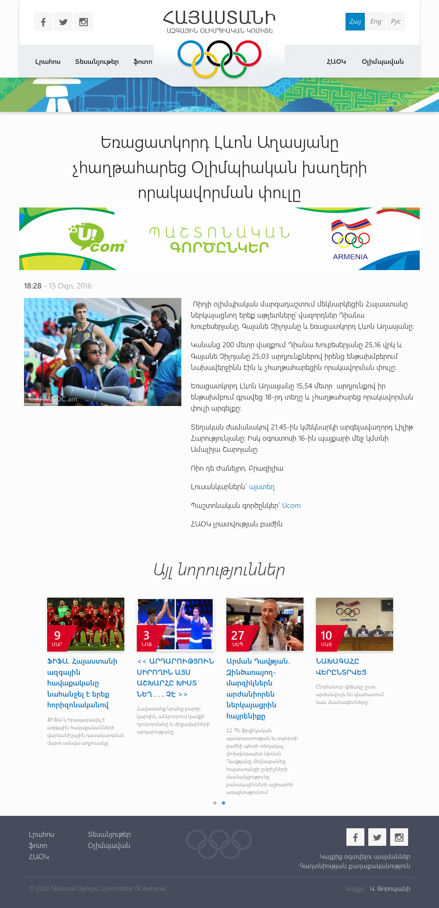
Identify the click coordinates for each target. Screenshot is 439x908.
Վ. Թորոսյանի (389, 888)
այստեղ (262, 486)
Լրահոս (47, 61)
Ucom (291, 505)
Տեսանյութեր (97, 61)
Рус (396, 20)
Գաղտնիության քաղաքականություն (355, 865)
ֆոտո (142, 61)
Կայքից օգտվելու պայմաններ (365, 856)
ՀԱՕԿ (336, 61)
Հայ (355, 20)
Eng (376, 20)
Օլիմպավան (383, 61)
